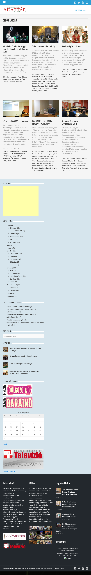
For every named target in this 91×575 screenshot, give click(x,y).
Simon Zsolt (46, 88)
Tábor (12, 239)
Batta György (48, 154)
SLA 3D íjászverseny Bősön (17, 320)
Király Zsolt (75, 163)
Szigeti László (51, 168)
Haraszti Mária (67, 161)
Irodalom (13, 273)
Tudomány (10, 296)
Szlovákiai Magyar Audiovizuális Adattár (27, 568)
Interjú (9, 248)
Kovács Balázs (48, 161)
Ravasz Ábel (43, 86)
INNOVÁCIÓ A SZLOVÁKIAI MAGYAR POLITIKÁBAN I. (42, 122)
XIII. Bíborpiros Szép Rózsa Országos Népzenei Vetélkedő (70, 492)
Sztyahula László (38, 170)
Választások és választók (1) (43, 46)
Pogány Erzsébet (38, 168)
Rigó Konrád (53, 86)
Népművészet (12, 285)
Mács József (37, 163)
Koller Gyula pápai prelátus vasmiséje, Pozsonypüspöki (69, 504)
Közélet (9, 251)
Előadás (13, 228)
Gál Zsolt (41, 81)
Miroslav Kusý (37, 166)
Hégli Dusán (78, 161)
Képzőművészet (16, 276)
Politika (12, 265)
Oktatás (13, 262)
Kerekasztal (66, 163)
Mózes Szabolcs (44, 84)
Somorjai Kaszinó (15, 82)
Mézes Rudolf (48, 163)
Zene (12, 282)
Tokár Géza (42, 91)
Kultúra (9, 268)
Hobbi (9, 245)
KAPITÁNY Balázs (9, 156)
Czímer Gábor (81, 69)
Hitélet (12, 256)
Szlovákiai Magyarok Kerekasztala (74, 168)
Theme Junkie (59, 568)
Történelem (18, 231)
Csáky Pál (53, 156)
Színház (13, 279)
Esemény (10, 225)
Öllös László (78, 72)
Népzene (13, 290)
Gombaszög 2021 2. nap (71, 46)
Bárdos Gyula (37, 154)
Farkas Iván (49, 158)
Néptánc (13, 287)
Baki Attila (50, 74)
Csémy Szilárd (81, 158)
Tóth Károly (66, 170)
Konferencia (14, 236)
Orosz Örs (81, 166)
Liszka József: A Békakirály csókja (19, 307)
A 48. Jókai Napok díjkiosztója (20, 364)
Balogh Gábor (52, 151)
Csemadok (14, 253)
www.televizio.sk (9, 471)
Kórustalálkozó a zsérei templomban (23, 356)
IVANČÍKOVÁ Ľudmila (17, 154)
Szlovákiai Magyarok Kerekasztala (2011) (70, 122)
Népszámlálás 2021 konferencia (15, 121)
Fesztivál (13, 234)
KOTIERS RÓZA (14, 79)
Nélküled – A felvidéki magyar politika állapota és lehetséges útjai (15, 49)
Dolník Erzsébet (38, 158)
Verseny (13, 242)
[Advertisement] (21, 201)
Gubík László (37, 161)
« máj (5, 444)
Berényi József (37, 76)
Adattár (14, 77)
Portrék (9, 293)
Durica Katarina (67, 72)
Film (11, 270)
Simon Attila (36, 88)
